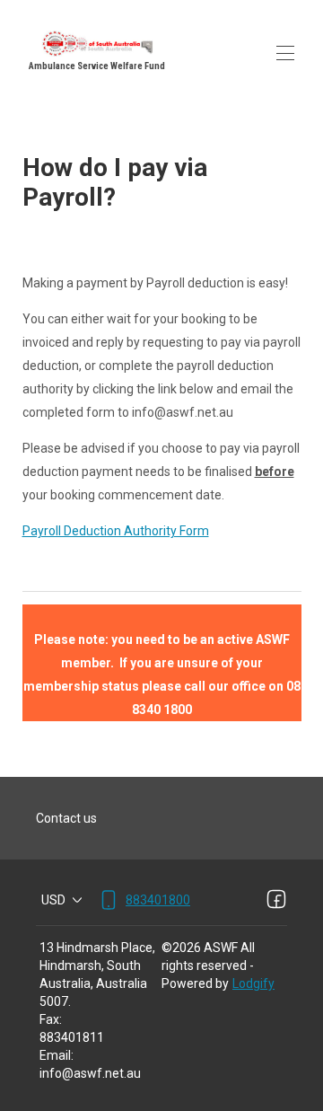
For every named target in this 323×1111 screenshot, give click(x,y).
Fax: (50, 1019)
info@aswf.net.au (90, 1073)
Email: (56, 1055)
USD (53, 900)
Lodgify (253, 983)
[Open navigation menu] (285, 53)
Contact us (66, 818)
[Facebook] (276, 900)
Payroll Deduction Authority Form (115, 531)
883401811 (71, 1037)
